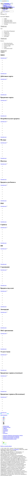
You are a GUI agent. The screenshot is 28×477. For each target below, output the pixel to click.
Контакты (5, 433)
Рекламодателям (6, 4)
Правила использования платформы (11, 436)
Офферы (5, 428)
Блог (4, 10)
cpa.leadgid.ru (16, 449)
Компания (5, 9)
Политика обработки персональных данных (13, 435)
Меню (2, 3)
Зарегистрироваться (7, 5)
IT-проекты (5, 429)
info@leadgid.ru (4, 415)
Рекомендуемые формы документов (11, 437)
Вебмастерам (6, 426)
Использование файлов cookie (9, 438)
